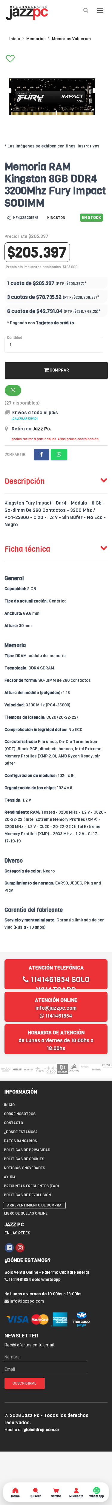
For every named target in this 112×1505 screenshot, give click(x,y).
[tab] (56, 479)
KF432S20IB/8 (25, 217)
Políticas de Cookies (24, 1159)
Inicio (14, 39)
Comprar (59, 370)
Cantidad (14, 337)
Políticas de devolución (27, 1195)
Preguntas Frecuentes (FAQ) (31, 1186)
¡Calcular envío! (25, 418)
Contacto (13, 1123)
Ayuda (10, 1177)
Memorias (36, 39)
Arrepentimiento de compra (34, 1205)
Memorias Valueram (71, 39)
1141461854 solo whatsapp (59, 985)
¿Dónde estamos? (21, 1132)
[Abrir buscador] (85, 10)
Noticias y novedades (24, 1168)
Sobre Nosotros (20, 1114)
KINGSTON (56, 217)
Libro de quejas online (25, 1213)
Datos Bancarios (20, 1141)
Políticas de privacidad (27, 1150)
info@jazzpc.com (56, 1008)
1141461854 (58, 1015)
